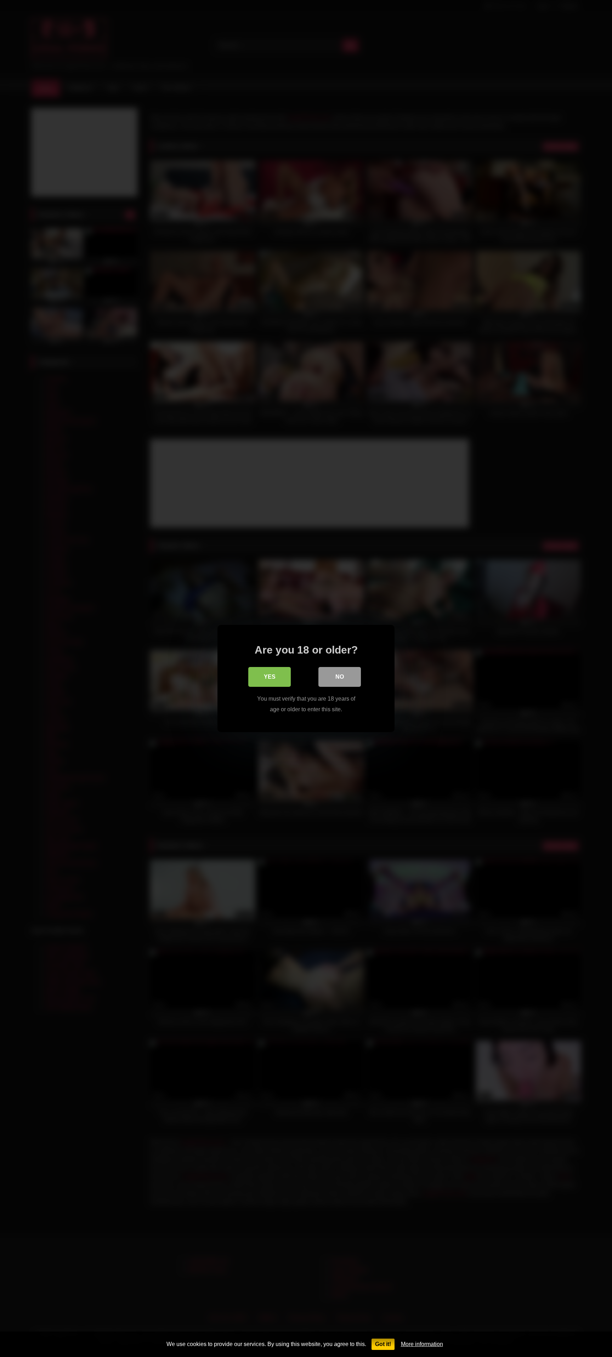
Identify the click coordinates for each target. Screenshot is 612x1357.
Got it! (383, 1344)
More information (422, 1344)
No (339, 677)
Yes (270, 677)
